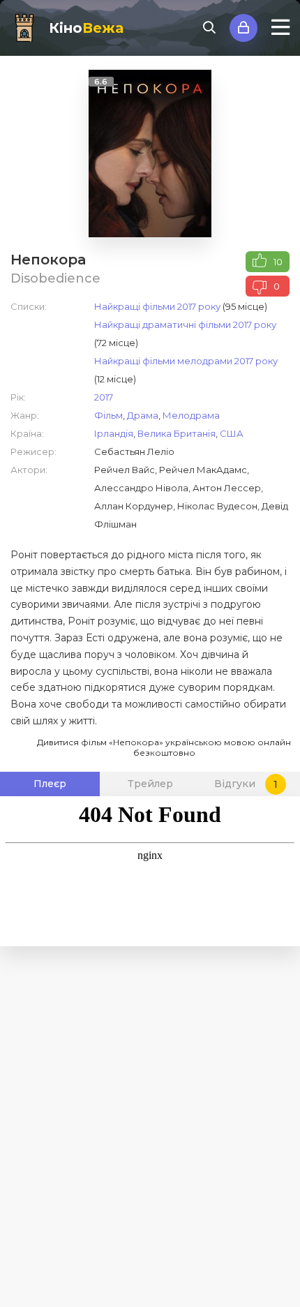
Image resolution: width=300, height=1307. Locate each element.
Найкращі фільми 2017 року (157, 306)
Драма (142, 415)
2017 (103, 397)
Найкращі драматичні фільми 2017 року (185, 324)
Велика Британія (176, 433)
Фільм (108, 415)
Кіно (86, 28)
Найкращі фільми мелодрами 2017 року (186, 360)
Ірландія (113, 433)
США (231, 433)
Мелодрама (191, 415)
